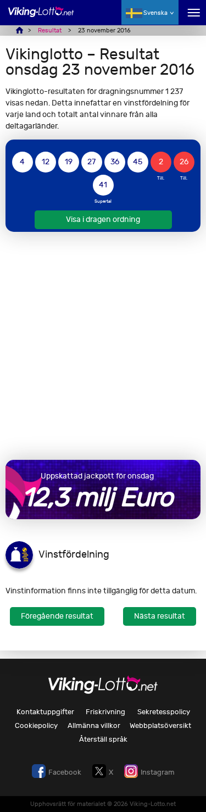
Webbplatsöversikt (160, 725)
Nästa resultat (159, 616)
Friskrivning (105, 712)
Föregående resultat (57, 616)
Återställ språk (103, 739)
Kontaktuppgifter (45, 712)
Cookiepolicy (36, 725)
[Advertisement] (103, 346)
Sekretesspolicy (163, 712)
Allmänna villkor (94, 725)
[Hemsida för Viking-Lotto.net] (41, 18)
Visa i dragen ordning (103, 219)
